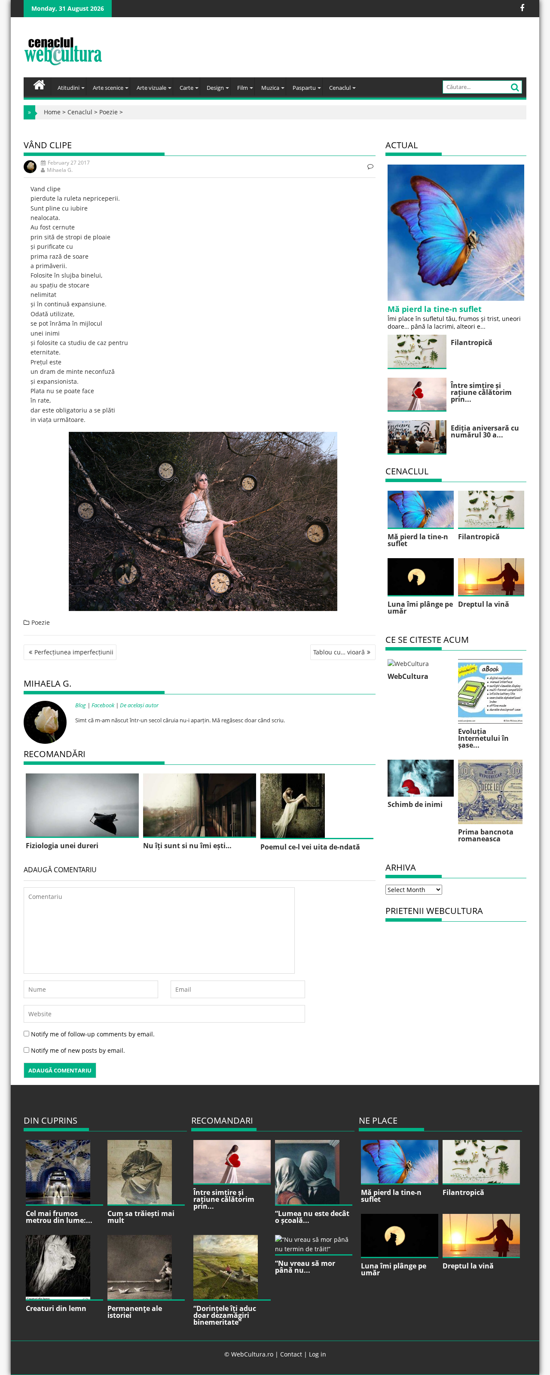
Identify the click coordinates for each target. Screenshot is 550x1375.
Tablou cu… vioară (339, 652)
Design (215, 88)
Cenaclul (340, 88)
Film (242, 88)
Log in (317, 1354)
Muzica (270, 88)
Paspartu (304, 88)
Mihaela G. (60, 170)
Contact (291, 1354)
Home (52, 112)
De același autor (139, 705)
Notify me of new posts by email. (78, 1050)
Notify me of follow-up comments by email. (93, 1034)
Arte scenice (108, 88)
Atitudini (68, 88)
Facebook (103, 705)
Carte (186, 88)
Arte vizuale (151, 88)
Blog (80, 705)
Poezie (108, 112)
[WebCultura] (39, 84)
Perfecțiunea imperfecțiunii (73, 652)
